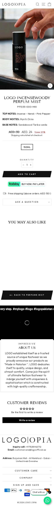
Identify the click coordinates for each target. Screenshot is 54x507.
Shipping (15, 135)
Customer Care (26, 471)
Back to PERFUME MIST (29, 295)
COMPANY (26, 478)
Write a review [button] (27, 420)
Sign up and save (26, 485)
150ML (27, 146)
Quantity (27, 159)
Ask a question (27, 202)
